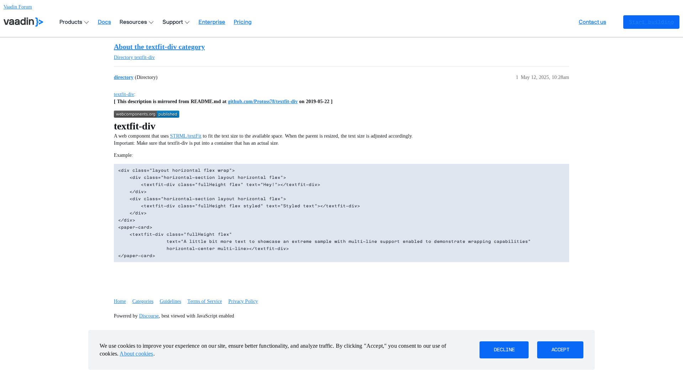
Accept (560, 349)
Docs (104, 22)
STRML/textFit (185, 136)
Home (120, 301)
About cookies (136, 354)
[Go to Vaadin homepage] (23, 22)
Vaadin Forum (18, 7)
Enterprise (211, 22)
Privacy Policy (243, 301)
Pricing (243, 22)
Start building (651, 22)
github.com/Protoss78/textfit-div (263, 101)
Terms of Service (204, 301)
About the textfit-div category (159, 46)
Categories (142, 301)
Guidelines (170, 301)
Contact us (592, 22)
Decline (504, 349)
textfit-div (124, 94)
